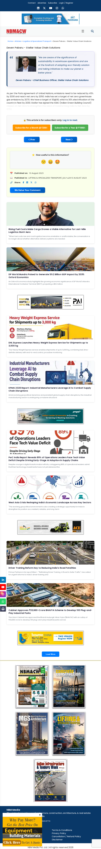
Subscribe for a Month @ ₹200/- (31, 127)
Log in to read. (70, 120)
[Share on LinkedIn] (27, 182)
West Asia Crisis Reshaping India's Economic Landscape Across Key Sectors (50, 502)
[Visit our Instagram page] (57, 8)
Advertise (42, 3)
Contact (32, 3)
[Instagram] (3, 594)
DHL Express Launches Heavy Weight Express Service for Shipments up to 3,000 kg (48, 344)
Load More (50, 654)
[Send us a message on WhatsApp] (63, 8)
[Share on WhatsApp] (35, 182)
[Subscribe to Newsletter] (3, 609)
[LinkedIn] (3, 580)
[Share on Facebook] (23, 182)
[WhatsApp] (3, 601)
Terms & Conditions (62, 830)
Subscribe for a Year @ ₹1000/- (70, 127)
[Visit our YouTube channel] (51, 8)
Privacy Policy (59, 833)
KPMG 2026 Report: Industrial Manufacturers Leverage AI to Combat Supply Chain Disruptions (50, 389)
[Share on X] (31, 182)
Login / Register (66, 3)
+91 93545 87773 (43, 821)
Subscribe (52, 3)
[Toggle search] (92, 31)
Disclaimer (57, 839)
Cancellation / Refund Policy (66, 836)
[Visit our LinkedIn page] (38, 8)
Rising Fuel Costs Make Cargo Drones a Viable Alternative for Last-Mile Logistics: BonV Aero (47, 231)
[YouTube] (3, 587)
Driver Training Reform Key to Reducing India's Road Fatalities (42, 567)
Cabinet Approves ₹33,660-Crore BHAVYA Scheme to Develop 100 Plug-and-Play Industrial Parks (50, 612)
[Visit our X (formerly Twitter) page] (44, 8)
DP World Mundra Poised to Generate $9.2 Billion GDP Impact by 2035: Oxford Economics (47, 276)
